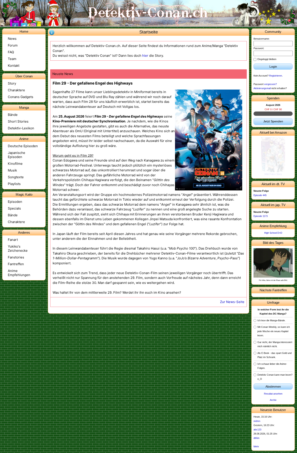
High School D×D (273, 232)
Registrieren (275, 75)
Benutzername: (262, 38)
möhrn (257, 421)
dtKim (256, 438)
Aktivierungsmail (262, 88)
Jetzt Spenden (273, 121)
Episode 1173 (261, 216)
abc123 (257, 429)
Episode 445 (260, 195)
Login (273, 66)
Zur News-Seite (232, 302)
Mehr (256, 446)
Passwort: (259, 48)
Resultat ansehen (273, 393)
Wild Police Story (273, 174)
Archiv (273, 400)
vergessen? (270, 84)
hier (145, 55)
